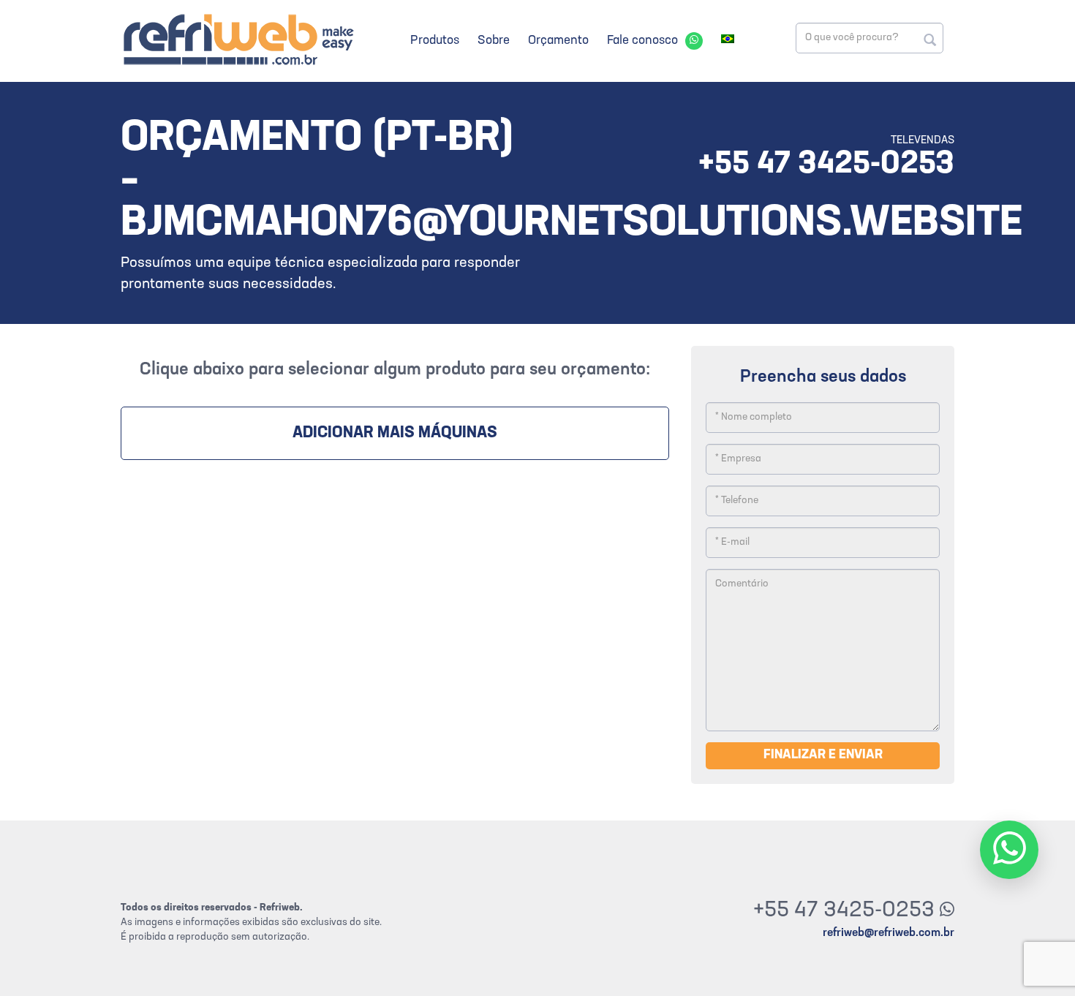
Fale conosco (642, 40)
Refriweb (238, 39)
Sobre (494, 40)
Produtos (434, 40)
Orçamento (558, 40)
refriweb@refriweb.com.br (888, 933)
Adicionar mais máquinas (395, 433)
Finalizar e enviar (823, 755)
